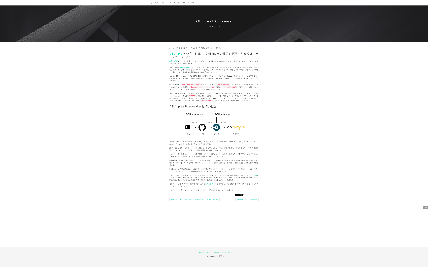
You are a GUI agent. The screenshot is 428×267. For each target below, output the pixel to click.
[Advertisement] (214, 226)
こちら (254, 175)
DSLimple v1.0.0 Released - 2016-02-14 (214, 252)
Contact (190, 3)
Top (162, 3)
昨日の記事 (173, 61)
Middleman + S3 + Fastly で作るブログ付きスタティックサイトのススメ (194, 200)
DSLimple (175, 53)
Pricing (176, 3)
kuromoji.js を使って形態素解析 (247, 200)
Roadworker (185, 67)
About (169, 3)
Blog (183, 3)
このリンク (209, 184)
